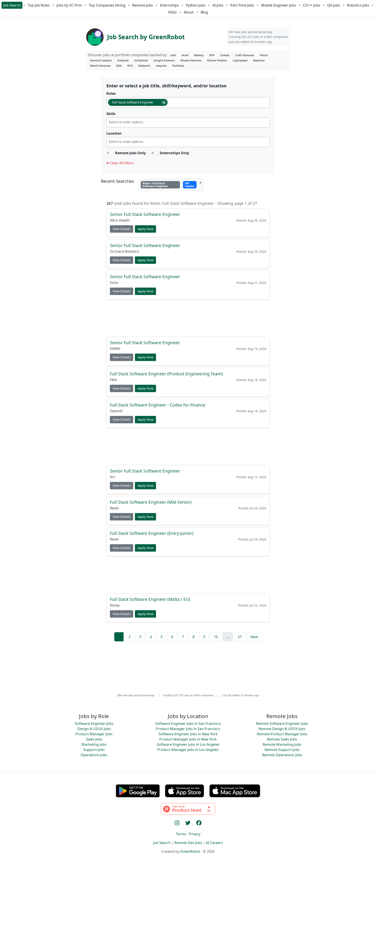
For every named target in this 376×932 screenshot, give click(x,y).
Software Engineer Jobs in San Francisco (188, 723)
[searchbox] (170, 103)
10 (216, 636)
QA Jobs (333, 5)
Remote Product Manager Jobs (282, 734)
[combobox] (188, 102)
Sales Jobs (94, 739)
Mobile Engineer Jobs (278, 5)
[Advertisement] (188, 318)
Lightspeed (240, 60)
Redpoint (144, 66)
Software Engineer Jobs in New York (188, 734)
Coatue (224, 55)
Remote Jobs (142, 5)
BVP (212, 55)
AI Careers (214, 842)
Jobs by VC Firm (69, 5)
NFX (130, 66)
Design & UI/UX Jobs (94, 728)
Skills (111, 113)
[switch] (109, 153)
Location (114, 133)
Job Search (12, 5)
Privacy (194, 834)
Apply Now (145, 229)
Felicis (264, 55)
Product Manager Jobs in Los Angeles (188, 749)
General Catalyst (101, 60)
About (189, 12)
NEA (119, 66)
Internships (169, 5)
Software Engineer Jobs (94, 723)
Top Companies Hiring (107, 5)
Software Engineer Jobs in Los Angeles (188, 744)
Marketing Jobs (94, 744)
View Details (121, 229)
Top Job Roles (39, 5)
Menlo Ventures (100, 66)
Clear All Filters (121, 163)
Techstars (178, 66)
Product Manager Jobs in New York (188, 739)
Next (254, 636)
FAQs (172, 12)
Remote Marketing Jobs (282, 744)
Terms (181, 834)
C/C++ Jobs (311, 5)
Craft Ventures (244, 55)
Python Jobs (195, 5)
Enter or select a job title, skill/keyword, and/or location (166, 86)
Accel (185, 55)
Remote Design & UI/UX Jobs (282, 728)
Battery (199, 55)
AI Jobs (217, 5)
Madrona (259, 60)
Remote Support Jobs (282, 749)
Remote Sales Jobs (282, 739)
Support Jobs (94, 749)
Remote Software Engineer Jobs (282, 723)
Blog (204, 12)
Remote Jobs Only (130, 153)
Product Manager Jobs (94, 734)
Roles (111, 93)
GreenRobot (190, 851)
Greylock (123, 60)
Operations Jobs (94, 754)
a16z (173, 55)
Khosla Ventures (190, 60)
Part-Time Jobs (242, 5)
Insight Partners (164, 60)
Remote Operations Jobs (282, 754)
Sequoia (161, 66)
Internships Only (174, 153)
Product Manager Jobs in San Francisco (188, 728)
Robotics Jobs (358, 5)
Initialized (141, 60)
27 (240, 636)
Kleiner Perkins (217, 60)
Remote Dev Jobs (188, 842)
